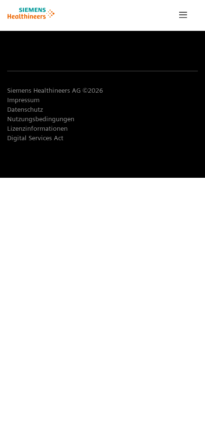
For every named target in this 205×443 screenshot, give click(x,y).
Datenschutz (25, 109)
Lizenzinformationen (37, 128)
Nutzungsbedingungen (40, 119)
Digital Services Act (36, 138)
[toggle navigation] (183, 15)
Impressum (23, 100)
